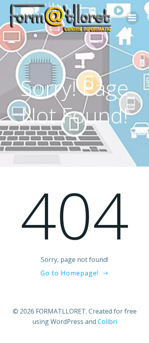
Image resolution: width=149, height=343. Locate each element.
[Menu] (132, 18)
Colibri (107, 321)
